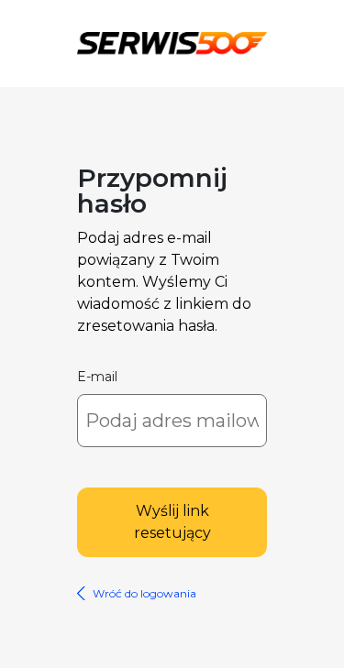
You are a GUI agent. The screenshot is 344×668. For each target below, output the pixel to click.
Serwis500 (172, 40)
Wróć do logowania (144, 593)
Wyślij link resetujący (172, 522)
